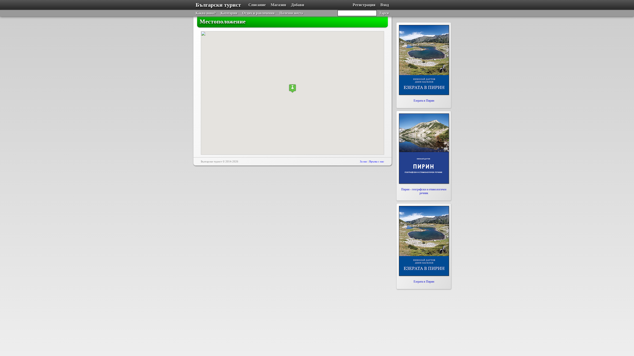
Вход (384, 5)
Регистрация (364, 5)
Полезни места (291, 13)
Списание (257, 5)
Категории (229, 13)
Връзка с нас (376, 161)
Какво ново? (206, 13)
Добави (297, 5)
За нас (363, 161)
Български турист (218, 5)
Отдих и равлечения (258, 13)
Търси (384, 13)
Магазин (278, 5)
